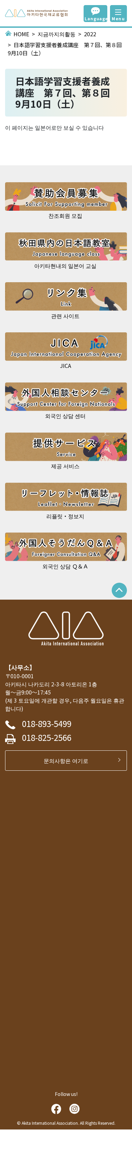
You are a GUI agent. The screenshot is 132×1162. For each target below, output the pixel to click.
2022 (90, 34)
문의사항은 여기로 (69, 760)
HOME (21, 34)
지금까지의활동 (56, 34)
